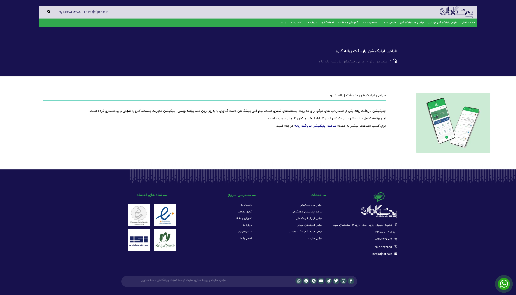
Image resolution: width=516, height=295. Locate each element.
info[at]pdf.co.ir (382, 254)
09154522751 (383, 239)
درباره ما (312, 23)
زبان (283, 23)
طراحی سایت (388, 23)
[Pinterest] (306, 281)
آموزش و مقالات (348, 23)
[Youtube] (321, 281)
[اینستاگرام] (343, 281)
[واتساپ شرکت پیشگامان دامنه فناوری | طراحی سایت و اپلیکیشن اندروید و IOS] (504, 284)
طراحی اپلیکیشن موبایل (443, 23)
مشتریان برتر (245, 232)
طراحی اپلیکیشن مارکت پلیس (305, 232)
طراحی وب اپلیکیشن (412, 23)
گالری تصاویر (245, 212)
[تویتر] (336, 281)
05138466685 (383, 247)
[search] (49, 12)
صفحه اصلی (468, 23)
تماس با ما (296, 23)
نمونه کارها (327, 23)
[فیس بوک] (351, 281)
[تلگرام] (328, 281)
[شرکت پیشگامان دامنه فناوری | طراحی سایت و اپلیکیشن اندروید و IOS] (394, 62)
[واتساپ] (298, 281)
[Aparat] (313, 281)
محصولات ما (369, 23)
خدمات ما (246, 205)
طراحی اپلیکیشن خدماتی (308, 218)
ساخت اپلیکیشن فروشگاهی (307, 212)
